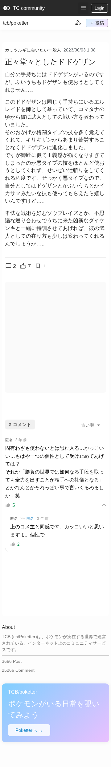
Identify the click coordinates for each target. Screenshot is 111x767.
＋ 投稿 (97, 22)
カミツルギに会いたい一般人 (33, 49)
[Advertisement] (55, 337)
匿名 (30, 518)
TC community (24, 8)
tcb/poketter (15, 23)
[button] (83, 8)
